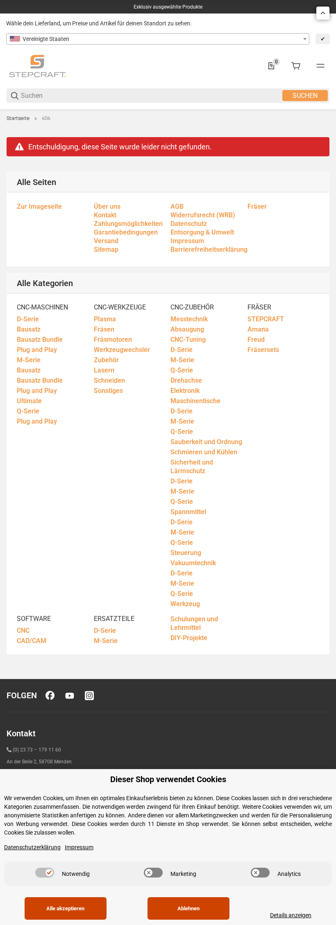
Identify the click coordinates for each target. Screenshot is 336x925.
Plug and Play (37, 350)
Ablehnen (188, 908)
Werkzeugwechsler (122, 350)
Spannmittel (188, 512)
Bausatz (29, 329)
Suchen (305, 95)
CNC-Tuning (188, 339)
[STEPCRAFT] (37, 65)
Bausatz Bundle (40, 339)
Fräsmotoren (113, 339)
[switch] (44, 873)
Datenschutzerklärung (32, 847)
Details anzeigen (290, 915)
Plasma (105, 319)
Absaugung (187, 329)
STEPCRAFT (265, 319)
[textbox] (158, 39)
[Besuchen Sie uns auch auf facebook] (50, 695)
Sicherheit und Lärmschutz (191, 466)
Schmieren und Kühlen (203, 452)
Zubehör (106, 360)
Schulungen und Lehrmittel (194, 623)
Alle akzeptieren (65, 908)
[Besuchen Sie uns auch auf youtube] (69, 695)
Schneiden (109, 380)
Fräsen (104, 329)
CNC (23, 630)
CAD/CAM (31, 641)
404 (46, 118)
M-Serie (29, 360)
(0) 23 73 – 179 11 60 (37, 750)
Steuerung (185, 553)
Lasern (104, 370)
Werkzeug (185, 604)
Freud (256, 339)
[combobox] (157, 39)
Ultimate (29, 401)
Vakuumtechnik (193, 563)
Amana (258, 329)
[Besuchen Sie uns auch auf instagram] (89, 695)
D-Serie (28, 319)
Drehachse (186, 380)
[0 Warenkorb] (296, 66)
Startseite (18, 118)
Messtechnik (189, 319)
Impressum (79, 847)
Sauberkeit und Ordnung (206, 442)
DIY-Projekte (188, 638)
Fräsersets (263, 350)
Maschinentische (195, 401)
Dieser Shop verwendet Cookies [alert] (168, 779)
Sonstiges (108, 391)
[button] (322, 13)
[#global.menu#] (320, 66)
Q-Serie (28, 411)
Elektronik (185, 391)
